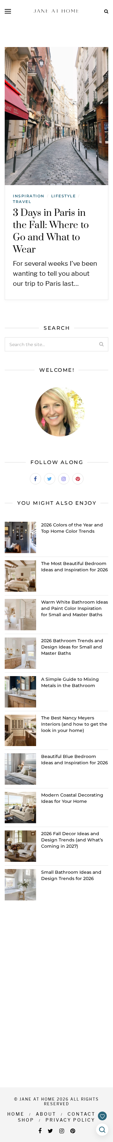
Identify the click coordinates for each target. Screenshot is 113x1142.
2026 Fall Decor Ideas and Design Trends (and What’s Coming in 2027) (72, 840)
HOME (15, 1114)
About (46, 1114)
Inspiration (29, 196)
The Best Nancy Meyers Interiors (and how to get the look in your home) (74, 724)
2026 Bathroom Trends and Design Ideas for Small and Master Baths (72, 647)
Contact (81, 1114)
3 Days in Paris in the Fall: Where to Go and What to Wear (51, 231)
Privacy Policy (70, 1120)
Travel (22, 201)
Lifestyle (63, 196)
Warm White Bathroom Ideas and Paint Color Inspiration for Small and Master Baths (74, 608)
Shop (26, 1120)
